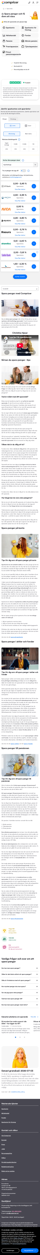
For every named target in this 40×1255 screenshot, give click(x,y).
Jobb (3, 1149)
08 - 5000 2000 (16, 1211)
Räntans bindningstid (9, 139)
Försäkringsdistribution (8, 1162)
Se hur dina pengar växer (11, 160)
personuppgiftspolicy (19, 1243)
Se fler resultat (20, 276)
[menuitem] (9, 2)
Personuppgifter (6, 1153)
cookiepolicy (5, 1243)
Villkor (3, 1158)
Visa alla (33, 1017)
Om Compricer (6, 1135)
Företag (13, 119)
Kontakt (4, 1140)
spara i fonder (28, 743)
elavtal (35, 1226)
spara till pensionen (17, 918)
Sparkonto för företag (8, 1122)
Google (20, 1238)
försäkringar (28, 1226)
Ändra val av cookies (8, 1171)
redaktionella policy (18, 1092)
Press (3, 1144)
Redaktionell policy (7, 1166)
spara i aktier (15, 743)
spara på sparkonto (17, 637)
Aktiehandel (5, 1113)
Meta (15, 1238)
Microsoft (4, 1240)
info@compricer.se (12, 1213)
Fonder (3, 1117)
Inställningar (10, 1250)
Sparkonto (4, 1109)
